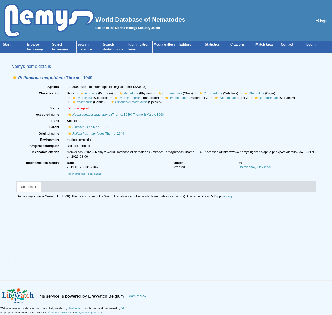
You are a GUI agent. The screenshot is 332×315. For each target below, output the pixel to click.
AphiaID (53, 87)
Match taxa (264, 44)
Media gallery (164, 44)
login (323, 21)
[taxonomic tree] (77, 173)
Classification (49, 93)
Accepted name (47, 114)
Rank (55, 121)
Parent (54, 127)
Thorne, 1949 (98, 133)
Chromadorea (172, 93)
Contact (287, 44)
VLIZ (124, 308)
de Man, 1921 (90, 127)
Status (54, 108)
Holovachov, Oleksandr (255, 167)
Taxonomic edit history (42, 163)
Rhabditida (256, 93)
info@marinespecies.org (89, 312)
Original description (44, 146)
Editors (185, 44)
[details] (227, 196)
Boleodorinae (268, 98)
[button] (14, 77)
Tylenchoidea (179, 98)
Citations (237, 44)
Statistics (212, 44)
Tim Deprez (75, 308)
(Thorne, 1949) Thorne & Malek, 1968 (118, 114)
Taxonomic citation (45, 152)
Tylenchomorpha (130, 98)
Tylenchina (84, 98)
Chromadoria (213, 93)
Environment (49, 140)
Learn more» (136, 296)
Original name (49, 133)
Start (6, 44)
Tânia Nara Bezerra (59, 312)
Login (311, 44)
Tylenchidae (227, 98)
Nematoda (130, 93)
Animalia (91, 93)
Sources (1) (29, 187)
